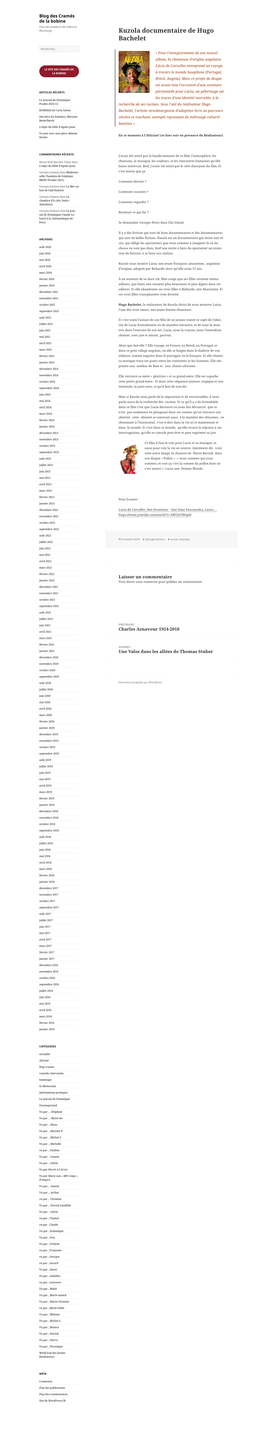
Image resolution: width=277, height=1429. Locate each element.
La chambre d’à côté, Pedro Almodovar (54, 200)
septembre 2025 (49, 311)
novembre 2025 (48, 298)
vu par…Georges (49, 1256)
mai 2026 (44, 260)
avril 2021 (45, 631)
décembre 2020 (48, 657)
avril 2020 (45, 708)
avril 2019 (45, 785)
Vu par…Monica (49, 1327)
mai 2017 (44, 933)
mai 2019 (44, 779)
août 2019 (45, 760)
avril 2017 (45, 939)
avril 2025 (45, 343)
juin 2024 (44, 394)
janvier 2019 (47, 805)
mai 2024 (44, 401)
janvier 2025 (47, 362)
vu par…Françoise (50, 1250)
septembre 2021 (49, 606)
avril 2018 (45, 862)
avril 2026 (45, 266)
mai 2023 (44, 478)
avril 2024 (45, 407)
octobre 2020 (47, 670)
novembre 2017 (48, 894)
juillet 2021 (46, 619)
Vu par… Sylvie (48, 1212)
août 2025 (45, 317)
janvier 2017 (47, 958)
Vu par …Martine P (51, 1131)
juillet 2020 (46, 689)
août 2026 (45, 247)
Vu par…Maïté (48, 1289)
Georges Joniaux (155, 539)
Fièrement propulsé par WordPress (140, 682)
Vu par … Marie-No (51, 1118)
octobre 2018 (47, 824)
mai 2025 (44, 337)
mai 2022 (44, 555)
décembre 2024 (48, 369)
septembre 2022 (49, 529)
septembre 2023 (49, 452)
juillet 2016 (46, 991)
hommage (45, 1079)
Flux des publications (52, 1388)
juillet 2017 (46, 920)
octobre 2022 (47, 522)
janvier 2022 (47, 580)
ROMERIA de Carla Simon (55, 110)
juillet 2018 (46, 843)
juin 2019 (44, 773)
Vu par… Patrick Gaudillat (55, 1205)
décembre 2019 (48, 734)
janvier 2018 (47, 882)
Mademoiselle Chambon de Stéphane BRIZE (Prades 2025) (59, 176)
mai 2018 (44, 856)
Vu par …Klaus (48, 1124)
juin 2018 (44, 849)
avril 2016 (45, 1010)
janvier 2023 (47, 503)
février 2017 (46, 952)
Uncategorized (48, 1105)
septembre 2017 (49, 907)
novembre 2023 (48, 439)
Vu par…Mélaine (49, 1314)
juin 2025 (44, 330)
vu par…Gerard (48, 1263)
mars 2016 (45, 1016)
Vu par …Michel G (50, 1137)
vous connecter (147, 582)
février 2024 (46, 420)
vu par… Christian (50, 1199)
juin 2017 (44, 926)
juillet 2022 (46, 542)
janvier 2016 (47, 1029)
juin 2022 (44, 548)
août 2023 (45, 458)
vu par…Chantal (49, 1218)
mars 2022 (45, 567)
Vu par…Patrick (49, 1333)
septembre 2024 (49, 388)
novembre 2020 (48, 664)
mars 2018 (45, 869)
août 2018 (45, 837)
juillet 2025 (46, 324)
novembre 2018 (48, 817)
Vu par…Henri (48, 1269)
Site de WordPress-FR (52, 1400)
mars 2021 (45, 638)
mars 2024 (45, 413)
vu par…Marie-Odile (51, 1308)
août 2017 (45, 914)
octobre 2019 (47, 747)
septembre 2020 (49, 676)
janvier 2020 (47, 728)
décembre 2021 (48, 587)
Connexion (45, 1381)
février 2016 (46, 1023)
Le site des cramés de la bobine (59, 71)
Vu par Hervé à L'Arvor (53, 1169)
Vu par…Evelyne (49, 1244)
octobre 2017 (47, 901)
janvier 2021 (47, 651)
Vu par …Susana (49, 1156)
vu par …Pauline (49, 1150)
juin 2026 (44, 253)
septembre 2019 (49, 753)
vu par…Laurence (50, 1282)
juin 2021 (44, 625)
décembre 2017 (48, 888)
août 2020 (45, 683)
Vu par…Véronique (51, 1346)
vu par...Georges (180, 539)
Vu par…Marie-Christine (54, 1301)
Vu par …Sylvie (48, 1163)
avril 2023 (45, 484)
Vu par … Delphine (50, 1112)
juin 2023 (44, 471)
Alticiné (44, 1060)
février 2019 (46, 798)
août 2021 (45, 612)
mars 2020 (45, 715)
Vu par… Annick (49, 1186)
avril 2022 (45, 561)
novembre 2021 (48, 593)
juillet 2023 (46, 465)
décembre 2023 (48, 433)
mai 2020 (44, 702)
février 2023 (46, 497)
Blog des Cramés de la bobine (57, 18)
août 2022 (45, 535)
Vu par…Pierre (48, 1340)
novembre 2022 (48, 516)
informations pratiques (53, 1092)
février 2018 (46, 875)
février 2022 (46, 574)
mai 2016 (44, 1003)
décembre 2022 (48, 510)
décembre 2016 (48, 965)
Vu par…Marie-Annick (53, 1295)
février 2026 (46, 279)
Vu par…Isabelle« (50, 1276)
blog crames (46, 1067)
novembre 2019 (48, 740)
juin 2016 (44, 997)
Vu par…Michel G (50, 1321)
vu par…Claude (48, 1224)
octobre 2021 (47, 599)
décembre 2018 (48, 811)
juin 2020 (44, 696)
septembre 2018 (49, 830)
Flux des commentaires (53, 1394)
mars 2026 (45, 272)
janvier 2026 (47, 285)
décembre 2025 (48, 292)
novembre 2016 (48, 971)
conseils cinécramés (51, 1073)
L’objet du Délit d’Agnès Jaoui (57, 127)
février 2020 (46, 721)
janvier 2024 (47, 426)
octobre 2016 (47, 978)
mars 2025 (45, 349)
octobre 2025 (47, 304)
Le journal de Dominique (54, 1099)
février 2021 (46, 644)
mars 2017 (45, 946)
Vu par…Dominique (51, 1231)
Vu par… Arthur (49, 1192)
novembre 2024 (48, 375)
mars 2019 (45, 792)
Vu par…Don (47, 1237)
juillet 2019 (46, 766)
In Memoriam (47, 1086)
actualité (44, 1054)
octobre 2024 (47, 381)
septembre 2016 (49, 984)
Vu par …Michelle (50, 1144)
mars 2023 (45, 490)
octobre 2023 (47, 446)
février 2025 (46, 356)
